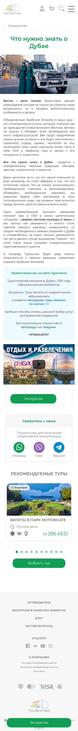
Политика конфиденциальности (39, 667)
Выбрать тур (39, 563)
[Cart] (51, 9)
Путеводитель (39, 602)
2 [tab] (22, 552)
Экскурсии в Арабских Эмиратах (39, 610)
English (39, 727)
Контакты (39, 671)
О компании (39, 657)
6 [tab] (41, 552)
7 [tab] (46, 552)
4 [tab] (31, 552)
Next (76, 515)
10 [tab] (61, 552)
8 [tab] (51, 552)
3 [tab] (27, 552)
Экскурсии (39, 723)
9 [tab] (56, 552)
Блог (39, 618)
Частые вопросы (39, 626)
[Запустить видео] (39, 364)
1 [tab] (17, 552)
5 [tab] (36, 552)
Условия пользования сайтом (39, 662)
